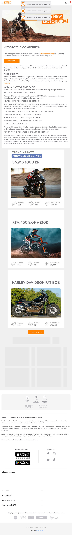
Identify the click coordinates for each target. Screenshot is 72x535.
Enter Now (11, 61)
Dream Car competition (27, 137)
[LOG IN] (65, 2)
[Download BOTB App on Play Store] (22, 462)
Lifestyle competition (47, 54)
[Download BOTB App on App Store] (22, 455)
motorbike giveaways (49, 90)
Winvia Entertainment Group (29, 440)
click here (7, 83)
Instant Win (40, 137)
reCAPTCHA (39, 530)
